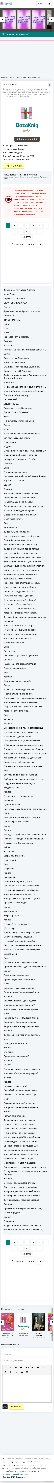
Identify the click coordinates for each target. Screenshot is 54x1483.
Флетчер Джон (15, 153)
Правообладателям (20, 1474)
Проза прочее (22, 145)
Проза (12, 145)
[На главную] (6, 4)
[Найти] (48, 3)
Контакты (6, 1474)
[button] (5, 1367)
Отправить (16, 1407)
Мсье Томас (32, 78)
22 (40, 231)
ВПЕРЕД (27, 237)
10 (27, 231)
